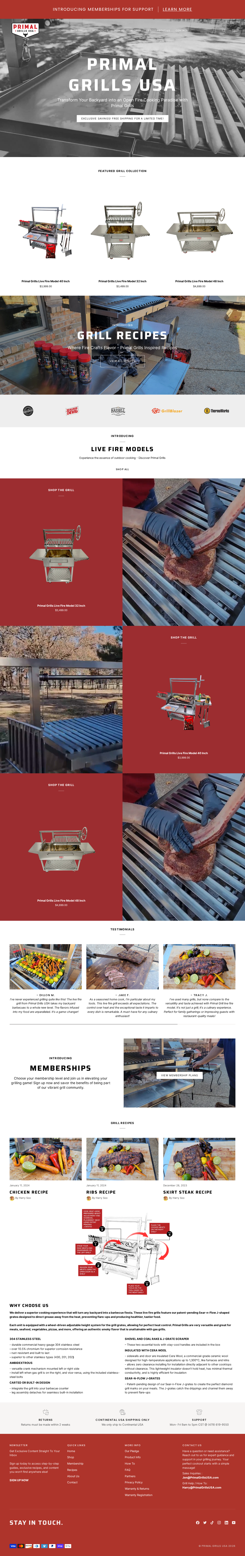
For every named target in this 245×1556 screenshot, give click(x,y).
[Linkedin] (226, 1522)
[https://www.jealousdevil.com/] (174, 410)
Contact (72, 1482)
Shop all (122, 469)
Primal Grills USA (215, 1546)
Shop (70, 1457)
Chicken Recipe (29, 1192)
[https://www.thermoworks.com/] (85, 411)
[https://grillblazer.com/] (35, 411)
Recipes (72, 1470)
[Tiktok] (212, 1522)
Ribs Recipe (101, 1192)
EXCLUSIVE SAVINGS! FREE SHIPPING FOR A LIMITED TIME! (122, 118)
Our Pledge (132, 1451)
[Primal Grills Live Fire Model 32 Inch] (122, 231)
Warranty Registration (138, 1495)
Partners (130, 1476)
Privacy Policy (134, 1482)
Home (71, 1451)
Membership (75, 1463)
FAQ (127, 1470)
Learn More (177, 9)
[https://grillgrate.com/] (130, 410)
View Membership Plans (179, 1075)
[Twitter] (205, 1522)
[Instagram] (219, 1522)
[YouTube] (233, 1522)
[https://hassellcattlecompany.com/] (220, 410)
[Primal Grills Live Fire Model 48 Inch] (199, 231)
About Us (73, 1476)
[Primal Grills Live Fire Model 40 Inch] (46, 231)
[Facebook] (197, 1522)
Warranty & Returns (137, 1488)
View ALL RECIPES (122, 361)
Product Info (133, 1457)
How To (130, 1463)
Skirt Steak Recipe (187, 1192)
